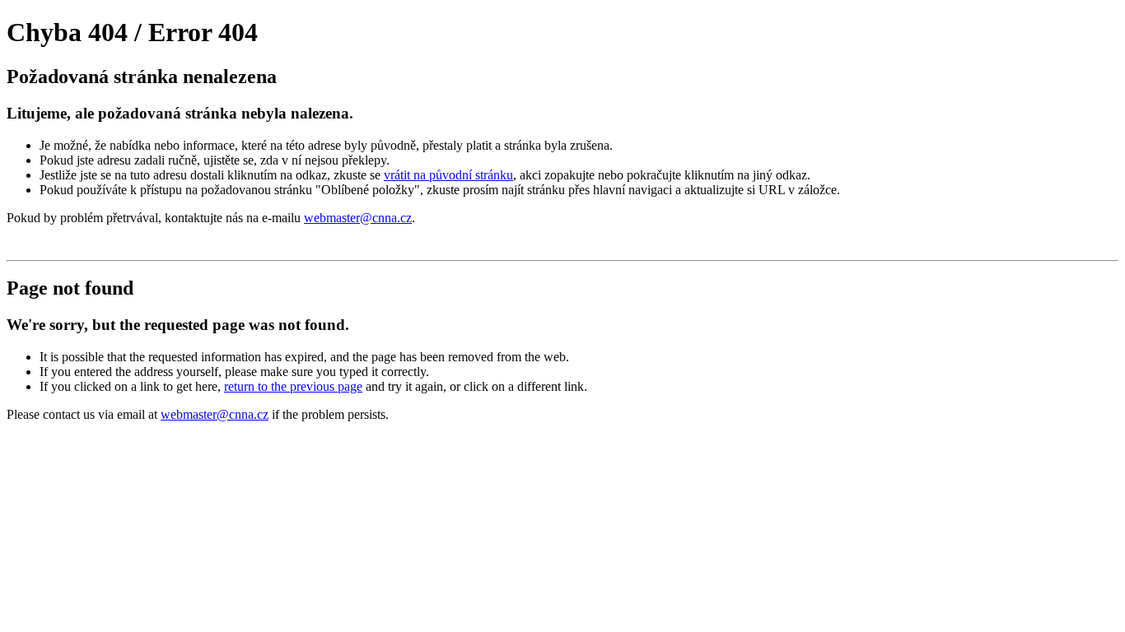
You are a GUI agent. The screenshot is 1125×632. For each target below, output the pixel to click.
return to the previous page (293, 386)
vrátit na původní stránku (448, 175)
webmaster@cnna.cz (358, 218)
